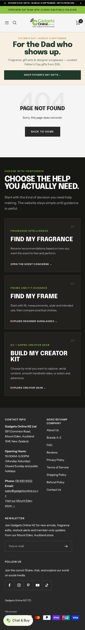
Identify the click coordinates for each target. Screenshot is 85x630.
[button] (18, 620)
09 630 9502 (23, 481)
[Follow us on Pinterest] (28, 585)
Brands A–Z (54, 437)
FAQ (49, 445)
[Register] (66, 546)
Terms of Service (58, 467)
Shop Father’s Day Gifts (42, 74)
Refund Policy (55, 482)
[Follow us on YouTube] (37, 585)
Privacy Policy (55, 460)
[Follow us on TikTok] (46, 585)
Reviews (52, 452)
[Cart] (78, 23)
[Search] (15, 23)
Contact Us (54, 490)
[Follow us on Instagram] (19, 585)
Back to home (42, 131)
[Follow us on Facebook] (9, 585)
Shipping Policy (56, 475)
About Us (53, 430)
